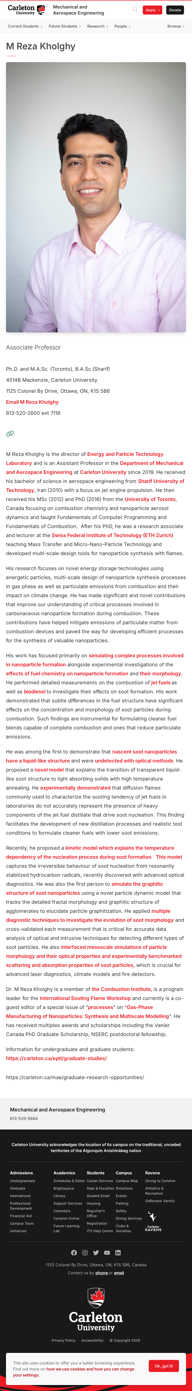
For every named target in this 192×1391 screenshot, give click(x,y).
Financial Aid (21, 1216)
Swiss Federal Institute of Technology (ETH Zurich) (112, 535)
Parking (122, 1203)
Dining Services (129, 1218)
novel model (49, 770)
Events (121, 1196)
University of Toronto (150, 499)
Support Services (68, 1203)
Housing (93, 1203)
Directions (124, 1188)
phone (102, 1272)
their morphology (160, 674)
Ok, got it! (164, 1365)
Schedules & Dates (69, 1181)
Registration (97, 1223)
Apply (151, 10)
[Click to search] (135, 10)
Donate (175, 10)
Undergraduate (22, 1181)
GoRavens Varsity (160, 1201)
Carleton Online (66, 1218)
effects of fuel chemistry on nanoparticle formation (67, 674)
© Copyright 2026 (125, 1340)
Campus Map (127, 1181)
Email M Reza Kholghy (32, 402)
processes (100, 1007)
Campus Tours (22, 1223)
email (119, 1272)
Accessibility (93, 1340)
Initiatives (18, 1231)
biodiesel (35, 692)
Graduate (17, 1188)
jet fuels (160, 683)
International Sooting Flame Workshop (85, 998)
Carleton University (103, 472)
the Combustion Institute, (123, 989)
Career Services (100, 1181)
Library (59, 1196)
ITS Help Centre (100, 1231)
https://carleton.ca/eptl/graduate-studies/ (56, 1058)
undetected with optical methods (134, 761)
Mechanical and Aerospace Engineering (78, 10)
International (20, 1196)
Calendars (62, 1211)
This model (169, 857)
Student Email (98, 1196)
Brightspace (64, 1188)
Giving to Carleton (160, 1181)
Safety (121, 1211)
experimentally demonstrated (75, 788)
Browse (174, 26)
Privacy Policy (64, 1340)
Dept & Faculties (100, 1188)
